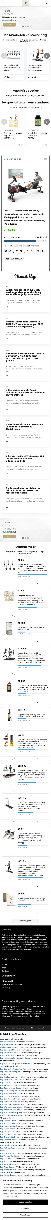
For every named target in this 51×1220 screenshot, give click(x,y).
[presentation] (4, 56)
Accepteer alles (25, 1202)
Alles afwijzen (25, 1215)
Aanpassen (25, 1208)
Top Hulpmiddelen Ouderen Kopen (15, 1058)
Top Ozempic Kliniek (9, 1050)
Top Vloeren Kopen (8, 1090)
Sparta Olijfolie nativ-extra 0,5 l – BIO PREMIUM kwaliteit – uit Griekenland (31, 715)
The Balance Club (7, 1041)
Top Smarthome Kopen (10, 1112)
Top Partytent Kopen (9, 1096)
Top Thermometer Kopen (11, 1109)
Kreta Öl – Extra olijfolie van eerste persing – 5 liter (31, 628)
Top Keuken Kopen (8, 1082)
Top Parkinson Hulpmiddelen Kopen (15, 1063)
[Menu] (3, 3)
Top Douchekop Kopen (10, 1099)
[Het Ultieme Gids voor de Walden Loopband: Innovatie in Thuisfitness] (25, 432)
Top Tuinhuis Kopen (8, 1093)
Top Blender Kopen (8, 1145)
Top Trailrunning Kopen (10, 1137)
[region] (25, 1198)
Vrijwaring (6, 988)
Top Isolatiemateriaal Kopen (12, 1104)
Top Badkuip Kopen (8, 1080)
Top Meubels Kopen (8, 1085)
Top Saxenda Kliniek (8, 1044)
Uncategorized (9, 130)
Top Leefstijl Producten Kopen (13, 1131)
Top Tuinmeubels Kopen (10, 1088)
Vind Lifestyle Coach (9, 1047)
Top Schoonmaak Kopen (11, 1115)
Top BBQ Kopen (7, 1158)
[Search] (47, 3)
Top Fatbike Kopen (8, 1134)
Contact (5, 971)
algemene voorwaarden (12, 984)
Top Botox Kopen (7, 1055)
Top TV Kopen (6, 1161)
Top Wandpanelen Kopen (11, 1107)
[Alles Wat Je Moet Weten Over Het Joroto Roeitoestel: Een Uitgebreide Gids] (25, 463)
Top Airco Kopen (7, 1167)
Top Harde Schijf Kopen (10, 1153)
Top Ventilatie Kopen (9, 1101)
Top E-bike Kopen (7, 1129)
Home (4, 964)
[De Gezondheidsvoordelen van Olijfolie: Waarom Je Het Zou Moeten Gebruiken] (25, 496)
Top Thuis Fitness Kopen (10, 1123)
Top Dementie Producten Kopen (14, 1069)
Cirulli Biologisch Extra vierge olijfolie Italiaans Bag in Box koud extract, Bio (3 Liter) (32, 900)
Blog (3, 968)
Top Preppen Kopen (9, 1139)
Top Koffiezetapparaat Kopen (13, 1148)
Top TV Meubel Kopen (9, 1164)
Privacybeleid (7, 981)
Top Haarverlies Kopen (10, 1071)
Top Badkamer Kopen (9, 1077)
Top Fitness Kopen (8, 1120)
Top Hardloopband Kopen (11, 1126)
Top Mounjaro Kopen (9, 1052)
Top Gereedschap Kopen (11, 1175)
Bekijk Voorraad (14, 259)
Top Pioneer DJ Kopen (9, 1156)
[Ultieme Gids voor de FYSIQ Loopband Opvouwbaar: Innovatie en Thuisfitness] (25, 398)
